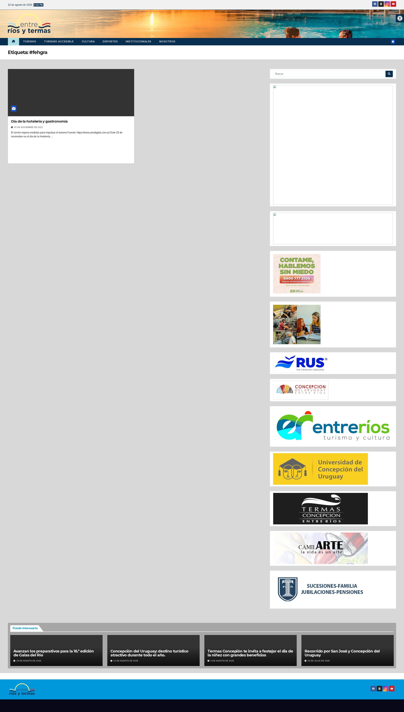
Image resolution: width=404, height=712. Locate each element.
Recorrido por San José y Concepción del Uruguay (342, 653)
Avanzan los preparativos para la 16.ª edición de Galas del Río (53, 653)
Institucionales (138, 41)
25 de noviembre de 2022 (28, 127)
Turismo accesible (59, 41)
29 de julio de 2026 (319, 661)
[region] (333, 145)
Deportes (110, 41)
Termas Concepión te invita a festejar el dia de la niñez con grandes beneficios (250, 653)
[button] (400, 18)
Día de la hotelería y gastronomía (39, 121)
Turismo (29, 41)
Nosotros (167, 41)
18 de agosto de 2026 (28, 661)
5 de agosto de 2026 (222, 661)
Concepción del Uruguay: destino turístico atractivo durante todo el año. (149, 653)
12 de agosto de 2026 (125, 661)
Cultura (88, 41)
